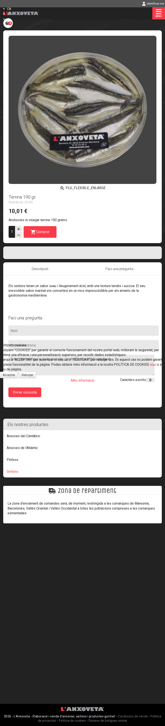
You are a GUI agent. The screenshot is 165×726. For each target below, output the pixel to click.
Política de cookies (72, 720)
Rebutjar (27, 375)
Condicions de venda (133, 716)
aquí (153, 364)
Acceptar (9, 375)
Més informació (82, 380)
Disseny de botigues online (108, 720)
